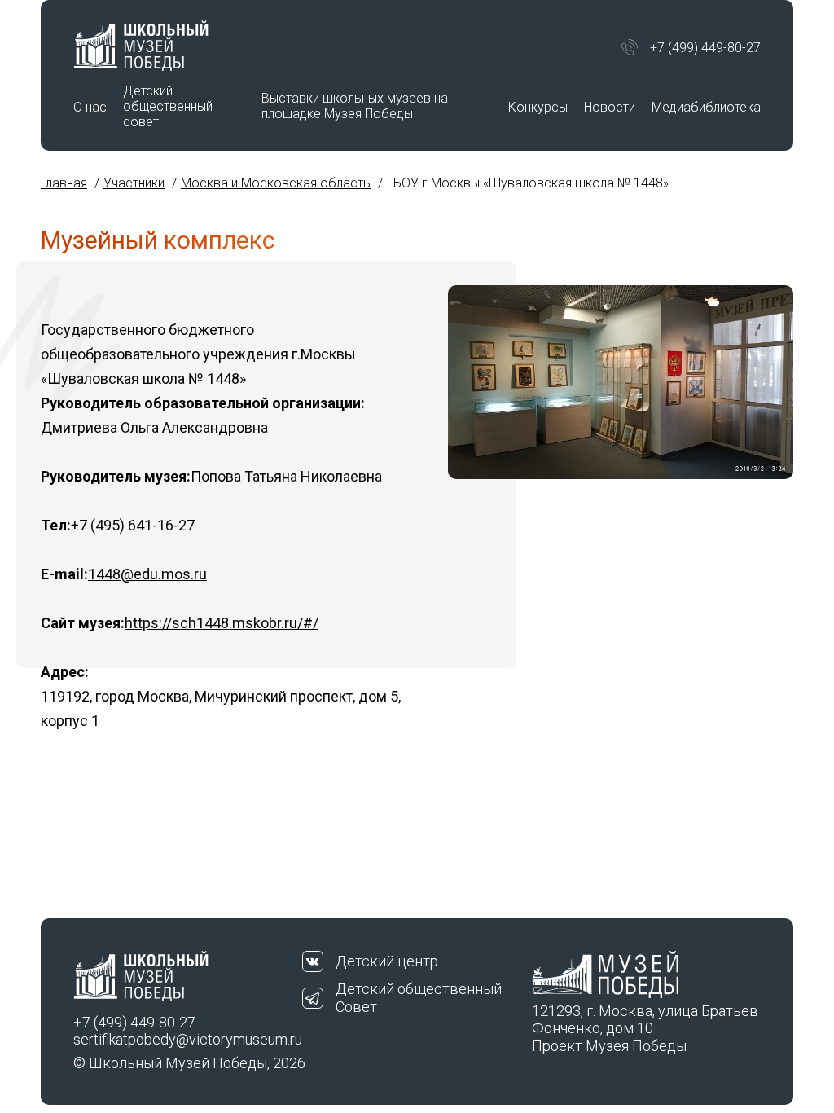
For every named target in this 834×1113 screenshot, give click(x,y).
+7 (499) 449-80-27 (705, 47)
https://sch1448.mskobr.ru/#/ (221, 622)
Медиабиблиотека (706, 107)
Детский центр (387, 961)
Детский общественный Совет (419, 997)
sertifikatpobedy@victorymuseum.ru (187, 1039)
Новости (609, 107)
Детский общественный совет (168, 106)
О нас (90, 107)
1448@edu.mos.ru (147, 574)
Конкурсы (538, 107)
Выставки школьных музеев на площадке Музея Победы (354, 105)
